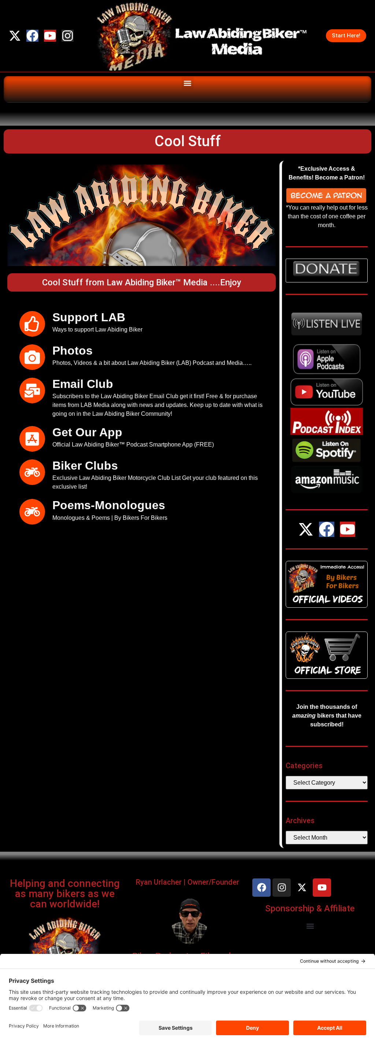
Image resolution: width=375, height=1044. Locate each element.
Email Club (82, 383)
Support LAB (88, 317)
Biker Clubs (85, 465)
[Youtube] (50, 36)
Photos (72, 350)
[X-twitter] (15, 36)
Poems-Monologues (108, 505)
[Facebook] (32, 36)
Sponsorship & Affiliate (310, 908)
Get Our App (87, 432)
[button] (188, 83)
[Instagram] (68, 36)
